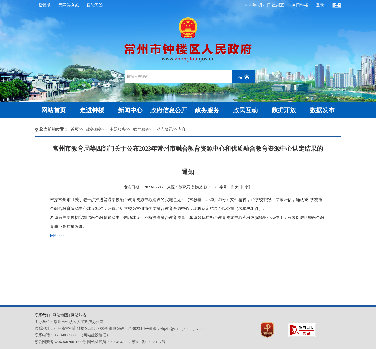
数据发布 (322, 110)
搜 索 (243, 77)
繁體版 (44, 5)
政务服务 (207, 110)
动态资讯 (165, 129)
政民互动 (245, 110)
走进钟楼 (92, 110)
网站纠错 (78, 315)
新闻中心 (130, 110)
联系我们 (42, 315)
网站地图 (60, 315)
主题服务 (117, 129)
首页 (75, 129)
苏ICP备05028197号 (148, 342)
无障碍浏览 (68, 5)
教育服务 (141, 129)
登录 (320, 5)
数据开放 (284, 110)
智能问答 (94, 5)
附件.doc (57, 235)
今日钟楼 (300, 5)
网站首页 (53, 110)
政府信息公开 (168, 110)
